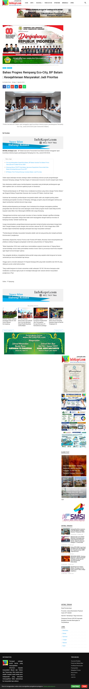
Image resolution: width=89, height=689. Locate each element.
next (63, 500)
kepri (64, 646)
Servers (73, 674)
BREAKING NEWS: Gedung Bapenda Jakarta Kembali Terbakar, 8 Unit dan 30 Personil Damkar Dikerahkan (78, 559)
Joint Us (73, 677)
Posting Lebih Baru (8, 331)
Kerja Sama (74, 672)
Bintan (64, 633)
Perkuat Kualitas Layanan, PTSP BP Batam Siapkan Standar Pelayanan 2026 (78, 530)
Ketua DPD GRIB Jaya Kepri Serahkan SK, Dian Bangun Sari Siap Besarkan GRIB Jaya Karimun (78, 549)
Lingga (64, 639)
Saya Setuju (75, 686)
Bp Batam (10, 67)
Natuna (64, 642)
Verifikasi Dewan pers (77, 665)
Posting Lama (58, 331)
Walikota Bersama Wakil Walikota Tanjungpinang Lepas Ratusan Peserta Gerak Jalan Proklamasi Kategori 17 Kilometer (77, 539)
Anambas (65, 630)
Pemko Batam (48, 3)
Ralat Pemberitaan (66, 608)
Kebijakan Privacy (76, 670)
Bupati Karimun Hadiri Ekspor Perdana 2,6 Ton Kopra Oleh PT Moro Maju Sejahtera (78, 569)
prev (62, 500)
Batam (4, 67)
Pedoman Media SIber (77, 663)
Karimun (64, 636)
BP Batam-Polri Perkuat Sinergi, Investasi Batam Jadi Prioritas (24, 172)
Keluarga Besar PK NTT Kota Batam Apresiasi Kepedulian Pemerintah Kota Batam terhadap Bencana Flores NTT (27, 168)
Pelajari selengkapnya (49, 686)
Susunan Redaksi (75, 661)
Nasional (38, 3)
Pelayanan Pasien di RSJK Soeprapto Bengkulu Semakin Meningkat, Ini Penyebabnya (71, 620)
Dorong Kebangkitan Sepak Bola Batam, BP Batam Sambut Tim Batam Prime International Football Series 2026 (27, 163)
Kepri (31, 3)
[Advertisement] (73, 588)
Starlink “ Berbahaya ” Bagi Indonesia (71, 615)
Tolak (84, 686)
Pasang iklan (74, 668)
